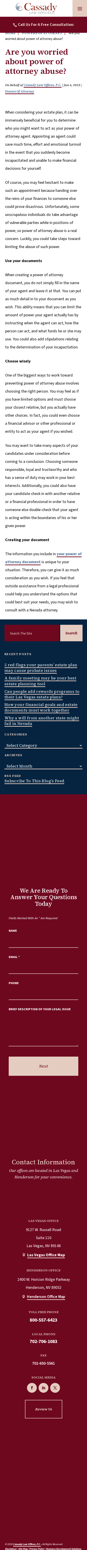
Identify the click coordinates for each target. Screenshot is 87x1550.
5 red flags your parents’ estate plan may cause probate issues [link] (40, 667)
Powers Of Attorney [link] (19, 91)
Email (14, 957)
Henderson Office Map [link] (46, 1297)
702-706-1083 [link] (43, 1341)
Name (13, 930)
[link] (36, 8)
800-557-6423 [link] (43, 1320)
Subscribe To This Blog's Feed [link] (34, 781)
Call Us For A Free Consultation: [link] (46, 24)
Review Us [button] (43, 1409)
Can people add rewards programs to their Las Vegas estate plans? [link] (41, 694)
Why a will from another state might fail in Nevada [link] (41, 720)
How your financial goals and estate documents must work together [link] (41, 707)
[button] (79, 8)
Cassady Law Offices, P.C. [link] (43, 85)
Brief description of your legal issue (40, 1009)
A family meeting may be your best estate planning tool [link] (40, 680)
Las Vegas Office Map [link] (46, 1255)
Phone (14, 983)
